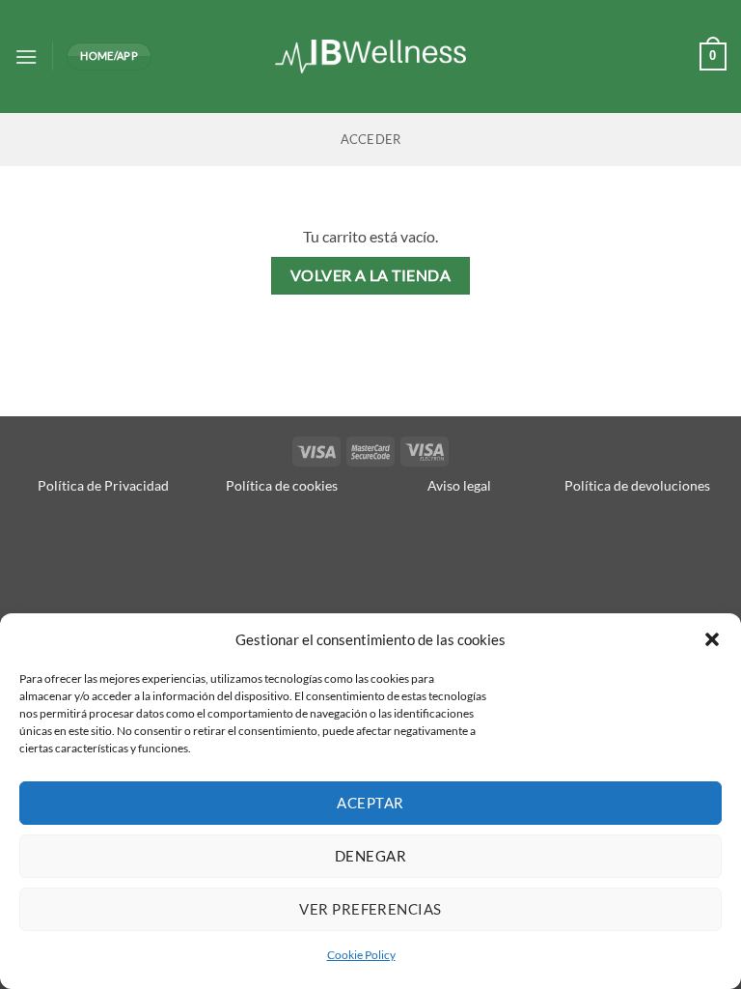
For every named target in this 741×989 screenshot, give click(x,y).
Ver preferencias (370, 909)
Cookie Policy (361, 954)
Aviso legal (459, 485)
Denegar (370, 855)
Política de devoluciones (637, 485)
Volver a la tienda (370, 275)
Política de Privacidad (103, 485)
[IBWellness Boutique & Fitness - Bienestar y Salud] (371, 56)
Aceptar (370, 802)
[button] (712, 639)
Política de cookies (282, 485)
